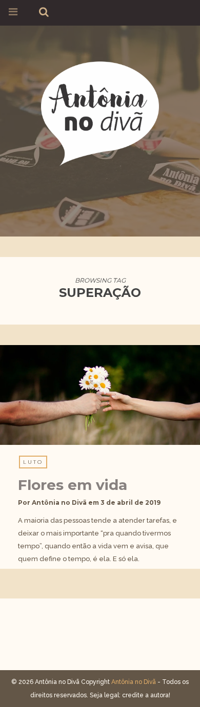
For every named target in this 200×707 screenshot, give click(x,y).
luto (33, 462)
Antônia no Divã (59, 502)
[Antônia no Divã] (100, 111)
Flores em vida (72, 485)
